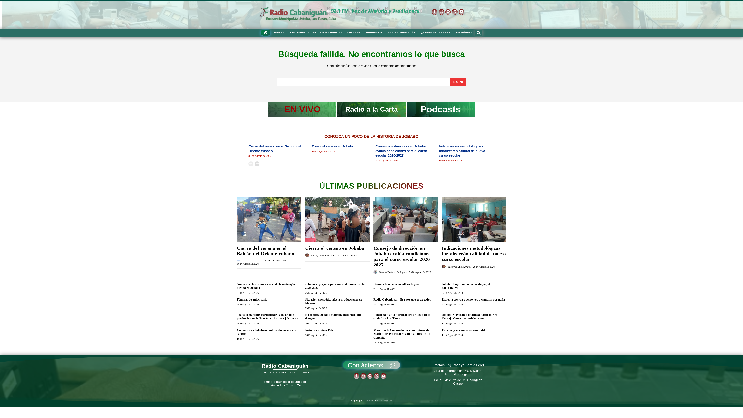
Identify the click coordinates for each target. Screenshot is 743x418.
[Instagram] (441, 12)
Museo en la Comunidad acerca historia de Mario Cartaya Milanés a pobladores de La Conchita (401, 333)
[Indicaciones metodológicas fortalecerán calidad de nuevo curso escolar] (474, 219)
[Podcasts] (441, 109)
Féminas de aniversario (252, 299)
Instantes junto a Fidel (319, 330)
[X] (455, 12)
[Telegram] (448, 12)
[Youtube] (461, 12)
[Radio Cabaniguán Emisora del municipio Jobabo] (298, 14)
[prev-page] (250, 163)
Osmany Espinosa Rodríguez (393, 272)
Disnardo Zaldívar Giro (275, 260)
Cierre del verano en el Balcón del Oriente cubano (265, 251)
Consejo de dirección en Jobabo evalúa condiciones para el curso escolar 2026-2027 (401, 150)
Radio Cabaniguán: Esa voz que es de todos (402, 299)
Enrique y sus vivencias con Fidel (463, 330)
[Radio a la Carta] (371, 109)
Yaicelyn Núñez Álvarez (322, 255)
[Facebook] (434, 12)
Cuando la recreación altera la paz (396, 284)
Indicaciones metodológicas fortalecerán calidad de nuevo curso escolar (462, 150)
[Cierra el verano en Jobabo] (337, 219)
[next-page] (257, 163)
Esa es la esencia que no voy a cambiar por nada (473, 299)
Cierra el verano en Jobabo (333, 146)
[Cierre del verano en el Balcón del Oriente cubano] (269, 219)
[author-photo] (250, 260)
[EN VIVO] (302, 109)
